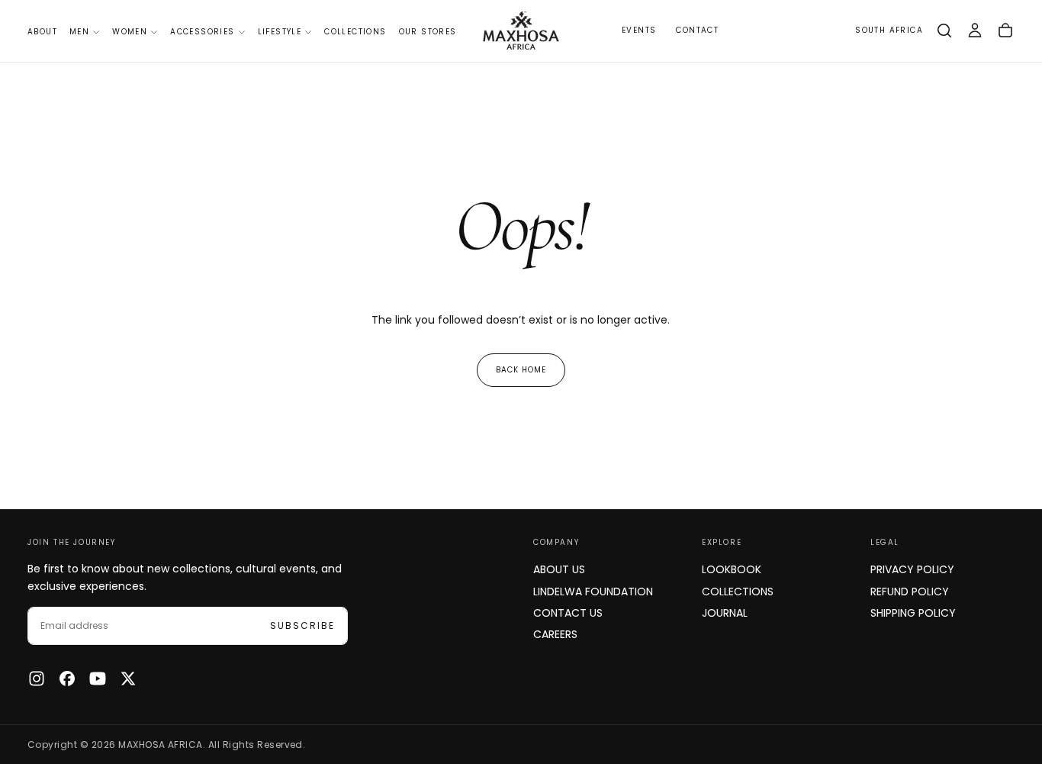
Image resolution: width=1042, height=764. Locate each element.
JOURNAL (725, 613)
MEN (79, 31)
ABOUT (42, 31)
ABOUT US (559, 569)
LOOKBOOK (731, 569)
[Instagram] (36, 678)
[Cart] (1005, 30)
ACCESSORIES (202, 31)
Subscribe (302, 625)
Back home (521, 370)
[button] (889, 31)
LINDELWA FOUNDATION (593, 591)
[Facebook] (67, 678)
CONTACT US (568, 613)
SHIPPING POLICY (913, 613)
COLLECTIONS (355, 31)
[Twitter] (128, 678)
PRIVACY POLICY (912, 569)
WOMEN (129, 31)
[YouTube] (97, 678)
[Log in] (975, 30)
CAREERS (555, 634)
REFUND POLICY (909, 591)
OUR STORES (428, 31)
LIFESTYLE (280, 31)
